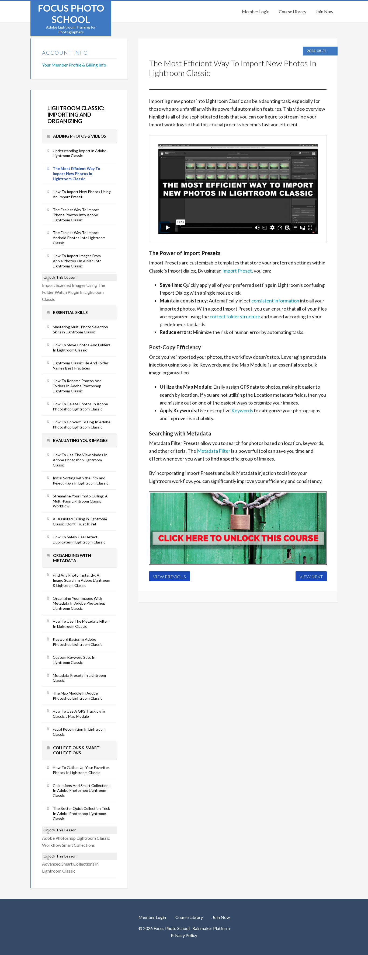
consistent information (275, 301)
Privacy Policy (184, 935)
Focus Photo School (71, 13)
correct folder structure (235, 316)
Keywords (242, 410)
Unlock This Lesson (60, 277)
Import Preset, (237, 271)
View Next (311, 576)
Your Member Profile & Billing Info (74, 64)
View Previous (169, 576)
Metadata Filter (213, 451)
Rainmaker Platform (211, 928)
